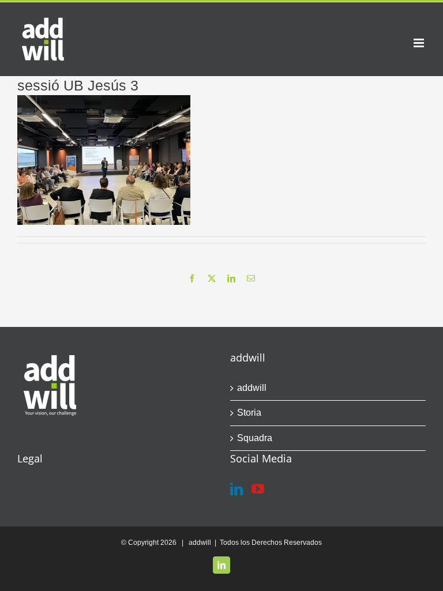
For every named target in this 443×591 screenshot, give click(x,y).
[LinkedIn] (236, 489)
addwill (251, 388)
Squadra (254, 438)
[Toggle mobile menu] (420, 43)
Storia (249, 412)
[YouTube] (257, 489)
